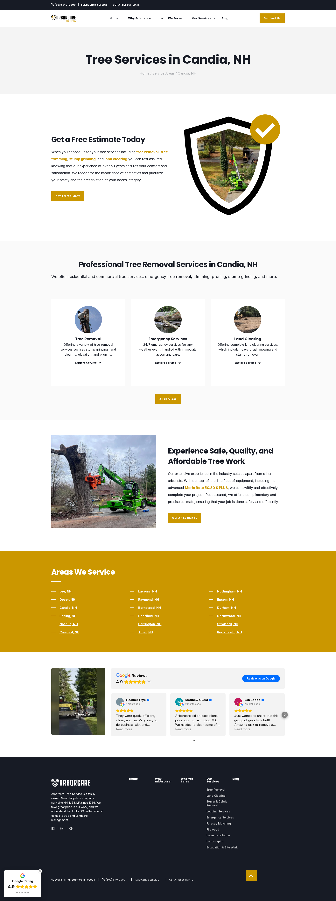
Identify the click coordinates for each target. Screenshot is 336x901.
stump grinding (82, 159)
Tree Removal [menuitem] (215, 789)
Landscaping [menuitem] (215, 841)
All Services (168, 399)
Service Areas (163, 73)
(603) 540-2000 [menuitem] (65, 4)
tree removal (147, 152)
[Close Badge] (40, 871)
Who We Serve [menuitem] (171, 18)
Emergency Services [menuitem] (220, 817)
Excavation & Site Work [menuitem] (222, 847)
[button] (111, 715)
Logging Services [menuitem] (218, 811)
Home (144, 73)
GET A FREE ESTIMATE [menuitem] (126, 5)
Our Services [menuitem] (201, 18)
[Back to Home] (63, 19)
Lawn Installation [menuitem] (218, 835)
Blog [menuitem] (225, 18)
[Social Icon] (54, 828)
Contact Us (272, 18)
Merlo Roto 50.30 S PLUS (206, 488)
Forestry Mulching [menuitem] (218, 823)
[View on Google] (120, 702)
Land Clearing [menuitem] (216, 795)
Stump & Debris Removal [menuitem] (216, 803)
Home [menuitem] (114, 18)
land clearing (116, 159)
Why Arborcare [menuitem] (139, 18)
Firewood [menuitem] (212, 829)
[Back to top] (251, 875)
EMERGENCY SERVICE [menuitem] (94, 5)
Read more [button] (124, 729)
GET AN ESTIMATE (67, 196)
